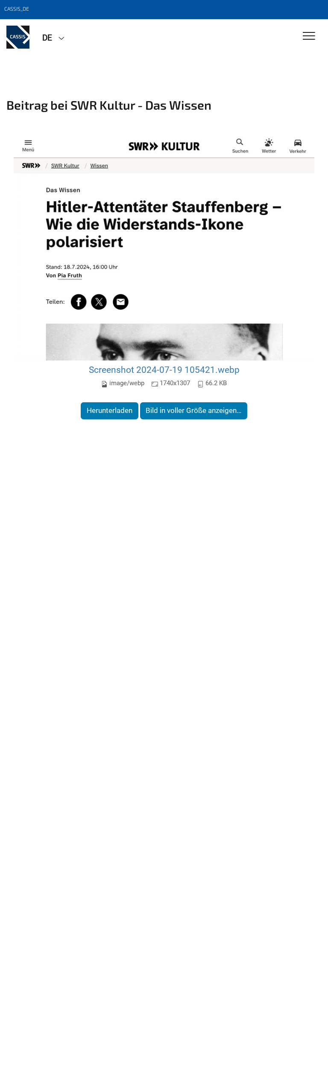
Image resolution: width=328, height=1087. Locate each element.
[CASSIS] (17, 37)
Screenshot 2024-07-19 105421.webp (164, 369)
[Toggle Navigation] (309, 36)
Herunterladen (109, 410)
